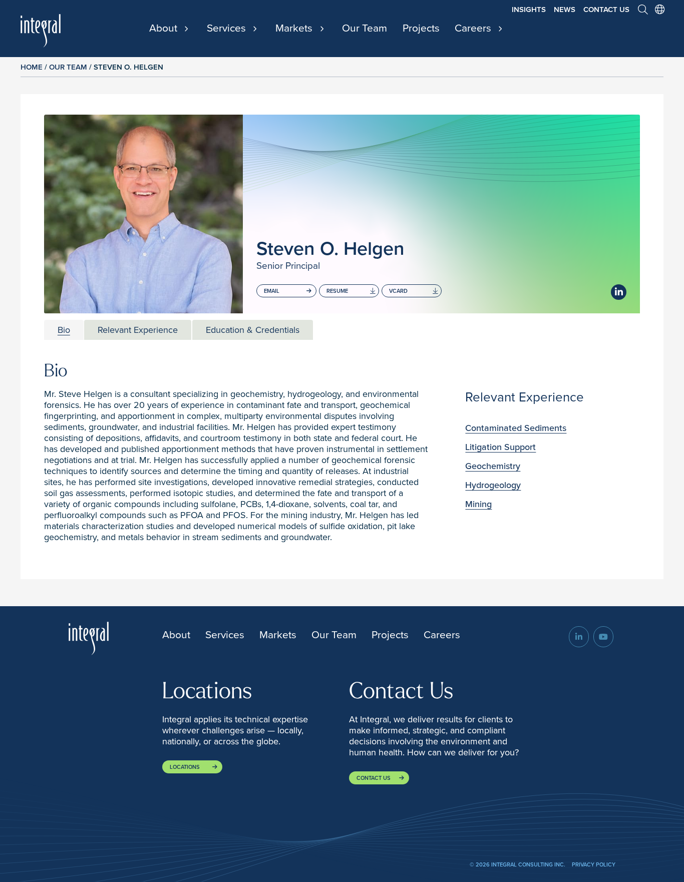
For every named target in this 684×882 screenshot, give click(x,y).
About (164, 29)
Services (227, 29)
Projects (421, 28)
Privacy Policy (593, 864)
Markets (295, 29)
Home (32, 67)
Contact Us (606, 9)
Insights (529, 9)
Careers (474, 29)
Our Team (364, 28)
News (564, 9)
